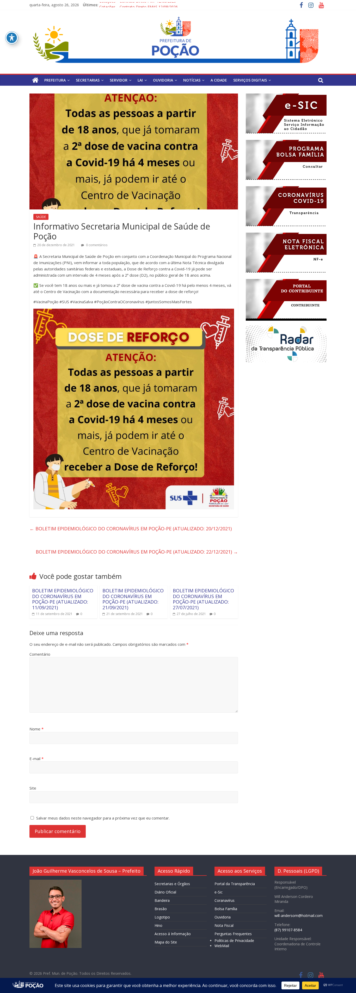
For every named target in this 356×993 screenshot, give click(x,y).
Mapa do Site (166, 942)
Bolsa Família (225, 908)
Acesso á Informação (173, 933)
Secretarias (88, 80)
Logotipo (162, 917)
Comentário (39, 654)
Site (32, 788)
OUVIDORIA (163, 80)
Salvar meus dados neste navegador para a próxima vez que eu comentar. (103, 818)
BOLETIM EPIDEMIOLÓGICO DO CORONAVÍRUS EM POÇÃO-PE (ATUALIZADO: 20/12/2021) (130, 528)
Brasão (161, 908)
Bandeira (162, 900)
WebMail (221, 945)
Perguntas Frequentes (233, 933)
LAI (140, 80)
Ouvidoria (222, 917)
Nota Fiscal (224, 925)
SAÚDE (41, 217)
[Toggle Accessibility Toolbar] (11, 38)
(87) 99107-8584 (288, 929)
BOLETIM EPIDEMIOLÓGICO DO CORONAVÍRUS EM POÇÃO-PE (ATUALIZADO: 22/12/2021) (137, 552)
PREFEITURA (55, 80)
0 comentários (96, 245)
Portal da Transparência (234, 883)
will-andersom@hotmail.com (298, 915)
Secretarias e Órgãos (172, 883)
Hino (158, 925)
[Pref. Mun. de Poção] (35, 80)
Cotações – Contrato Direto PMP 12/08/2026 (137, 4)
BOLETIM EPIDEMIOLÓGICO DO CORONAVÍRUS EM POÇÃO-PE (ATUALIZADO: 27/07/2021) (203, 599)
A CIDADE (219, 80)
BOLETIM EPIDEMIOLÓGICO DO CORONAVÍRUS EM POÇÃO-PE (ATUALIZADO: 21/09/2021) (133, 599)
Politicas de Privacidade (234, 940)
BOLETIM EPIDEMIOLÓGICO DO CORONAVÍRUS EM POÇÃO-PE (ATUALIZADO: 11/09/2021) (62, 599)
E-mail (36, 758)
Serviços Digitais (250, 80)
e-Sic (218, 892)
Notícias (191, 80)
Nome (36, 728)
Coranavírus (224, 900)
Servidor (118, 80)
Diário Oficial (165, 892)
